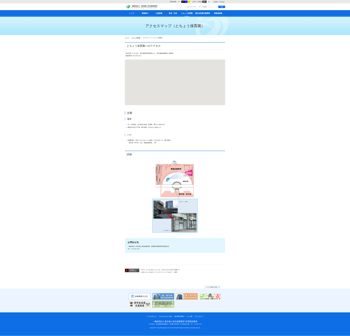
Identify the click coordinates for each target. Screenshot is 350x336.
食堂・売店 (173, 13)
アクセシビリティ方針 (165, 316)
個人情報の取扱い (179, 316)
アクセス (221, 1)
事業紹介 (145, 13)
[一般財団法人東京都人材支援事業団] (142, 7)
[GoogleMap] (175, 82)
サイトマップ (191, 6)
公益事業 (159, 13)
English (216, 1)
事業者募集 (218, 13)
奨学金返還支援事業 (202, 13)
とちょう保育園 (187, 13)
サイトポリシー (152, 316)
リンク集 (189, 316)
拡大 (209, 1)
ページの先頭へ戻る (211, 287)
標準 (179, 1)
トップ (131, 13)
